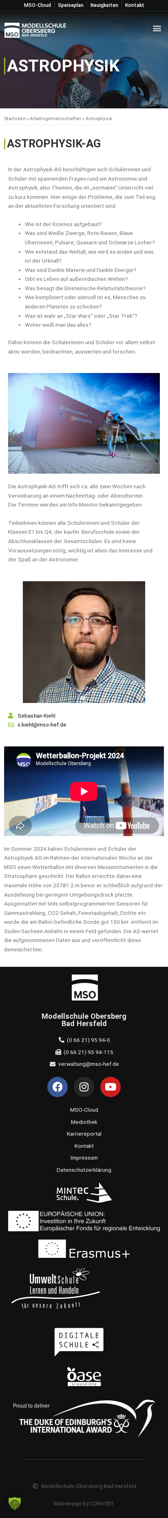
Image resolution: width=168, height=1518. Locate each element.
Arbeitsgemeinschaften (55, 118)
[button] (157, 27)
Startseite (14, 118)
